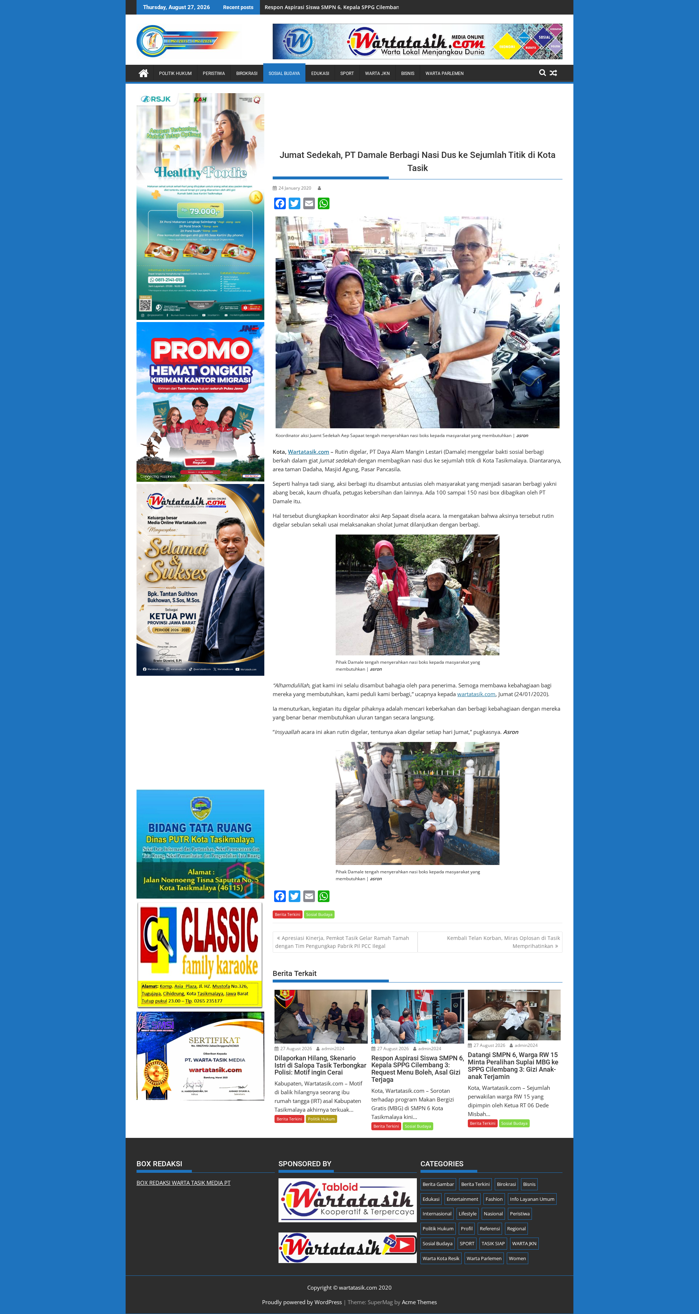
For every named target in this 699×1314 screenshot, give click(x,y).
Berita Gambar (438, 1184)
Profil (467, 1228)
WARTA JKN (377, 73)
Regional (516, 1228)
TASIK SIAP (493, 1243)
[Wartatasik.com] (143, 72)
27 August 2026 (295, 1048)
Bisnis (407, 73)
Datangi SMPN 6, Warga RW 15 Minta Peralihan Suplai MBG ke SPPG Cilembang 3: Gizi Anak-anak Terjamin (396, 7)
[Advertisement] (417, 118)
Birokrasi (246, 73)
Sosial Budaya (284, 73)
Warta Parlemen (445, 73)
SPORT (347, 73)
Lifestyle (468, 1213)
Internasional (437, 1213)
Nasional (493, 1213)
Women (517, 1258)
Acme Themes (419, 1302)
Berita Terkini (287, 914)
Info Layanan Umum (532, 1199)
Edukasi (320, 73)
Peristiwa (214, 73)
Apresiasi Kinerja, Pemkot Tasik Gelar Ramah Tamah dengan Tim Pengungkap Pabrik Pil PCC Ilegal (342, 941)
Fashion (494, 1199)
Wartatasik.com (308, 451)
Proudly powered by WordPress (302, 1302)
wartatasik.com (476, 694)
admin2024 (332, 1048)
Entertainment (462, 1199)
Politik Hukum (175, 73)
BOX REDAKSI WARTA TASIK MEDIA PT (183, 1182)
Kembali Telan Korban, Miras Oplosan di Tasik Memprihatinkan (503, 941)
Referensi (490, 1228)
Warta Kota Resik (441, 1258)
